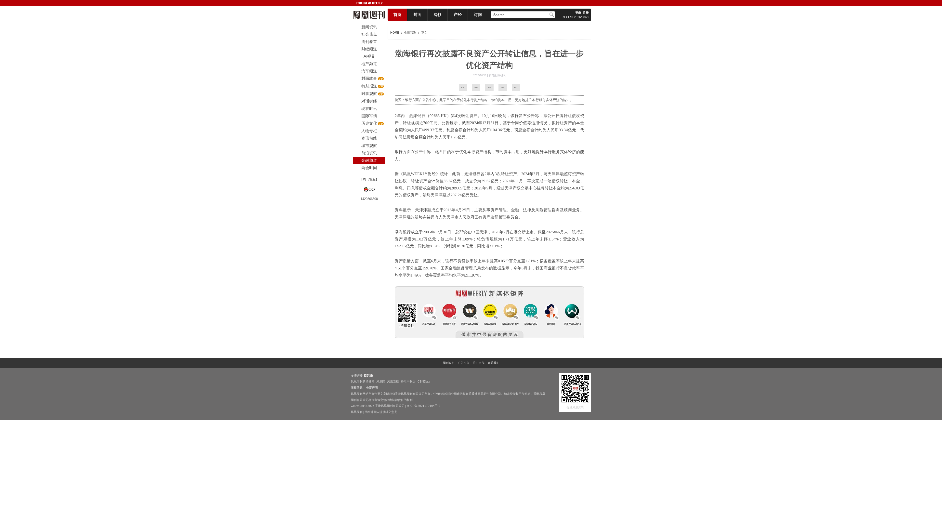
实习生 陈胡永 (497, 75)
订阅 (478, 15)
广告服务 (464, 363)
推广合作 (478, 363)
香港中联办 (408, 381)
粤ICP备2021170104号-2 (423, 406)
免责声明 (372, 387)
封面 (417, 15)
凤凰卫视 (393, 381)
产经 (458, 15)
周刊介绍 (449, 363)
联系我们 (493, 363)
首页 (397, 15)
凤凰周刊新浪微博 (362, 381)
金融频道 (410, 32)
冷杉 (438, 15)
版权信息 (357, 387)
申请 (367, 375)
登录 (578, 12)
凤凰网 (380, 381)
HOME (394, 32)
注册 (586, 12)
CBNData (424, 381)
